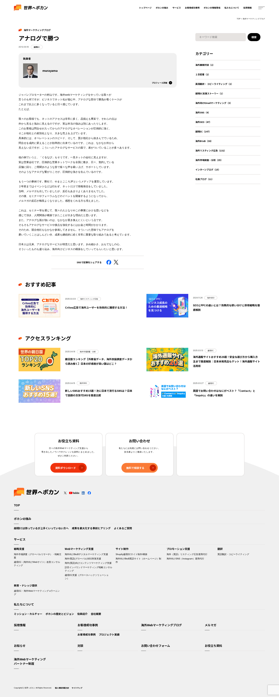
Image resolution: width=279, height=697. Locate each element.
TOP (239, 19)
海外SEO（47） (203, 122)
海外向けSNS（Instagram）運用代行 (185, 558)
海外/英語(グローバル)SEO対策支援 (83, 558)
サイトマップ (77, 688)
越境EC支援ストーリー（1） (209, 93)
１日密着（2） (202, 74)
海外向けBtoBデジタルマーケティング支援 (86, 554)
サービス (176, 7)
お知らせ (20, 645)
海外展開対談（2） (205, 64)
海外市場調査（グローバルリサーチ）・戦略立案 (37, 556)
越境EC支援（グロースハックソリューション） (86, 577)
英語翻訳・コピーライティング (233, 554)
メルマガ (210, 625)
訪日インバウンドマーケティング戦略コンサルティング (88, 569)
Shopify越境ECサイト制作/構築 (131, 554)
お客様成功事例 (192, 7)
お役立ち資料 (213, 645)
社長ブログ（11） (204, 179)
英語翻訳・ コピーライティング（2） (214, 83)
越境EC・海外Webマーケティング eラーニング (37, 593)
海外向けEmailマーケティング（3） (213, 103)
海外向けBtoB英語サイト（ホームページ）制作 (138, 560)
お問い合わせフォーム (155, 645)
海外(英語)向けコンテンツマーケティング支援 (88, 563)
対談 (80, 645)
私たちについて (231, 7)
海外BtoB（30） (204, 141)
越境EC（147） (203, 131)
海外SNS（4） (202, 112)
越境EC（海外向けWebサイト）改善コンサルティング (37, 564)
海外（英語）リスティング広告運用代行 (187, 554)
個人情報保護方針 (62, 688)
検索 (254, 37)
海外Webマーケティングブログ (161, 625)
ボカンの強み (162, 7)
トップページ (145, 7)
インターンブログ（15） (207, 169)
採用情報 (247, 7)
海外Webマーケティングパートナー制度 (30, 661)
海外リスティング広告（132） (210, 150)
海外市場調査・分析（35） (209, 160)
